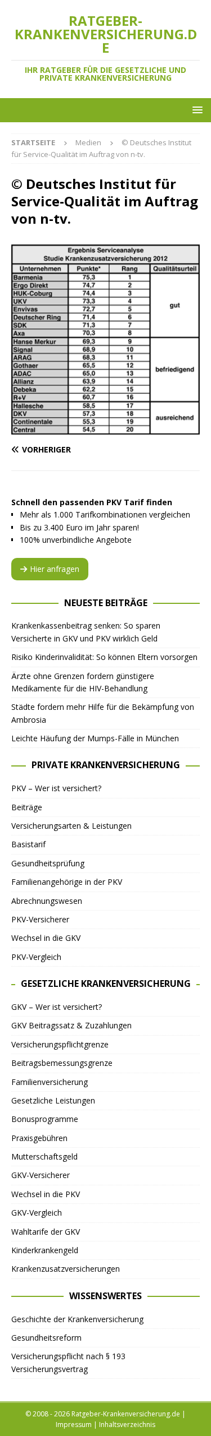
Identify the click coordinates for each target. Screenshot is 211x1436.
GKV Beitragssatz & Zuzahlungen (71, 1025)
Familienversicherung (49, 1082)
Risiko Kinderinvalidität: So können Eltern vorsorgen (104, 657)
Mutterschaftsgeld (44, 1156)
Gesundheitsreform (46, 1337)
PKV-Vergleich (36, 957)
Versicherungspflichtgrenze (60, 1044)
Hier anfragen (54, 569)
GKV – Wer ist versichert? (56, 1006)
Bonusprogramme (44, 1119)
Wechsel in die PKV (45, 1194)
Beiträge (26, 807)
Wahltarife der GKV (45, 1231)
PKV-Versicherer (40, 919)
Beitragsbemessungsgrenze (62, 1063)
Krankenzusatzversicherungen (65, 1268)
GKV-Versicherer (40, 1175)
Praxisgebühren (39, 1138)
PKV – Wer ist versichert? (56, 788)
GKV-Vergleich (36, 1212)
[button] (195, 109)
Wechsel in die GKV (45, 937)
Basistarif (28, 844)
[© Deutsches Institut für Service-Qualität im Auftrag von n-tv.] (105, 428)
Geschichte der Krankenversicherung (77, 1319)
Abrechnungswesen (46, 900)
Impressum (74, 1424)
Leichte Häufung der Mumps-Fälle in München (95, 738)
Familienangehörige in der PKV (66, 881)
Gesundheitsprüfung (47, 863)
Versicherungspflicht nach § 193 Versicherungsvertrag (68, 1362)
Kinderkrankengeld (44, 1250)
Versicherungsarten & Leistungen (71, 825)
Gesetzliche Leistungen (53, 1100)
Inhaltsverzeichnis (127, 1424)
